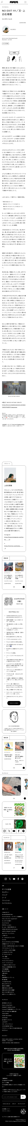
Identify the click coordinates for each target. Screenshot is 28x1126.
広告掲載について (6, 1109)
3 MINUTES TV (5, 912)
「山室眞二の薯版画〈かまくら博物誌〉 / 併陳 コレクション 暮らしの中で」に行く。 (15, 679)
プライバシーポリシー (15, 1089)
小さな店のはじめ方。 (7, 981)
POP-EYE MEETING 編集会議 (9, 1011)
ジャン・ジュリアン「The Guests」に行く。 (14, 656)
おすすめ (4, 939)
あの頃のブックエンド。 (7, 1019)
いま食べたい (5, 935)
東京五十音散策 (6, 986)
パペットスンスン (5, 958)
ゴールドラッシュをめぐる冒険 (8, 950)
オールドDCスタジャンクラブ (8, 937)
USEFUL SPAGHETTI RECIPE (9, 931)
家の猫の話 (4, 979)
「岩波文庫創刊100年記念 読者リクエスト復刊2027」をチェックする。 (15, 660)
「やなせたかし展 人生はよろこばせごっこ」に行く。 (14, 674)
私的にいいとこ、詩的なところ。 (9, 994)
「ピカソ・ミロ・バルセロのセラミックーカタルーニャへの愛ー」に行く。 (14, 693)
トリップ (4, 895)
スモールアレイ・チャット (7, 1024)
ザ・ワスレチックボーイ (7, 954)
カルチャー (5, 892)
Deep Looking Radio (7, 1005)
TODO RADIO (5, 1013)
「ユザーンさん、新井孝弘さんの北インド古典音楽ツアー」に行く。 (14, 629)
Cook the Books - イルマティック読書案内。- (12, 916)
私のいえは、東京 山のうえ (8, 992)
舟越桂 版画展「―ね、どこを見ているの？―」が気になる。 (14, 620)
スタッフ (14, 1103)
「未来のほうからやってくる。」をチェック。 (14, 697)
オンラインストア (21, 1103)
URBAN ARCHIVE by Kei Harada (9, 929)
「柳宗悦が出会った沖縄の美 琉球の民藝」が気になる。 (14, 633)
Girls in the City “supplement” (9, 918)
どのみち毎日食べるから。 (7, 1026)
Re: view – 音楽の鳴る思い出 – (9, 927)
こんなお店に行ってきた (7, 952)
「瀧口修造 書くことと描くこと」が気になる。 (14, 624)
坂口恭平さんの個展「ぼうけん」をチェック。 (14, 649)
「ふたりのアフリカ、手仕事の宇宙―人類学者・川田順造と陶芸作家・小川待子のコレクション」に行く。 (14, 665)
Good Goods (5, 923)
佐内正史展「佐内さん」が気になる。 (14, 636)
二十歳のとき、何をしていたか (8, 965)
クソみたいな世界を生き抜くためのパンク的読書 (13, 946)
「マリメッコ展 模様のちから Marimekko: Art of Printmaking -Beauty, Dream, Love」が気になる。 (14, 685)
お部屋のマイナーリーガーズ (8, 944)
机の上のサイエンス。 (6, 983)
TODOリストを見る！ (14, 703)
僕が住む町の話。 (6, 971)
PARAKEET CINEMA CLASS (8, 1007)
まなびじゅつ (5, 1030)
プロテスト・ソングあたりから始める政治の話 (12, 1028)
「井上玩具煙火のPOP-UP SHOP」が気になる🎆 (14, 645)
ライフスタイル (7, 903)
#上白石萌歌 (5, 43)
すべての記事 (6, 889)
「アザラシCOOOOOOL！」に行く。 (14, 639)
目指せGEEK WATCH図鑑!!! (8, 990)
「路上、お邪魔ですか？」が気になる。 (14, 689)
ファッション (6, 900)
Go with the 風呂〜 (6, 920)
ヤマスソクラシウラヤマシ (8, 960)
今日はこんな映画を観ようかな (9, 967)
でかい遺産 (4, 956)
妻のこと (4, 975)
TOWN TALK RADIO (6, 1015)
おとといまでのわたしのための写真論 (10, 941)
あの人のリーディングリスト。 (8, 933)
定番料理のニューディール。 (8, 977)
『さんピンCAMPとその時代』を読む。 (14, 642)
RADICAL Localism (6, 925)
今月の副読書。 (5, 969)
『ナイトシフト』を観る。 (11, 653)
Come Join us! (6, 1103)
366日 (11, 528)
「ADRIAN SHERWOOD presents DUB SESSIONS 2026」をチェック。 (14, 616)
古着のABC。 (5, 973)
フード (4, 898)
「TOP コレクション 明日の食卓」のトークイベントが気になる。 (14, 670)
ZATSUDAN (4, 1017)
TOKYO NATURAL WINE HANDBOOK (10, 1042)
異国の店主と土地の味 (7, 988)
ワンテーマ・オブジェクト (7, 962)
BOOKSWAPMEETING (7, 914)
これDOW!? (4, 1022)
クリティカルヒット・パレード (8, 948)
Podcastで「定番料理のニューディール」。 (11, 1009)
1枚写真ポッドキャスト (7, 1003)
